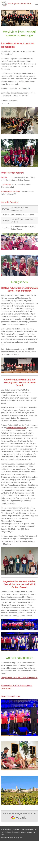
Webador (19, 837)
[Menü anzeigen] (36, 4)
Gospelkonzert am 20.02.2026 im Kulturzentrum (19, 678)
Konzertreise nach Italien (16, 428)
